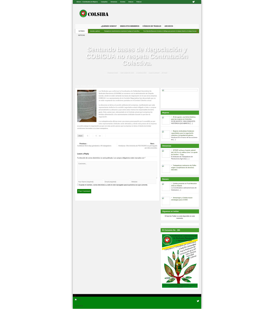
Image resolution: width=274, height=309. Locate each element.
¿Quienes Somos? (109, 26)
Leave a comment (154, 72)
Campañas (104, 2)
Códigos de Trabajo (152, 26)
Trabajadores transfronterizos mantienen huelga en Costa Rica (111, 31)
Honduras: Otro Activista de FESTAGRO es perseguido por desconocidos (137, 146)
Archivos (169, 26)
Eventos (122, 2)
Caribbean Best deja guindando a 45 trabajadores (94, 145)
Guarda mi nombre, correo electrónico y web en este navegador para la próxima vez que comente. (113, 185)
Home (77, 86)
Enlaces (130, 2)
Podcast (138, 2)
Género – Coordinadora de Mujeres (87, 2)
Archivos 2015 (142, 72)
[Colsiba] (96, 14)
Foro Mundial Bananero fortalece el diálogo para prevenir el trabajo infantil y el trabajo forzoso (160, 31)
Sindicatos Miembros (129, 26)
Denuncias (114, 2)
